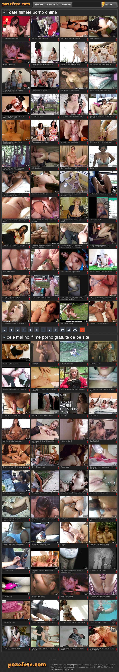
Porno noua (53, 4)
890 (75, 329)
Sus (113, 627)
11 (68, 329)
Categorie (66, 4)
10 (62, 329)
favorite (108, 4)
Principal (39, 4)
